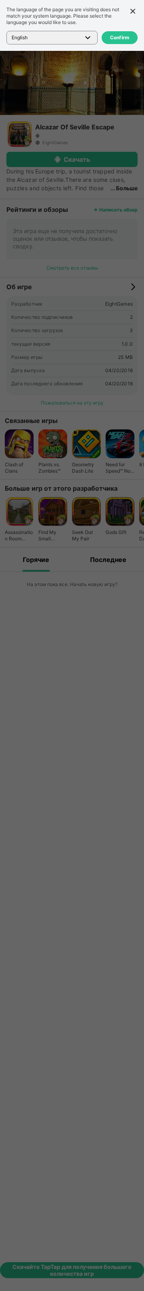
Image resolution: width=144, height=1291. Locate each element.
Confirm (120, 37)
